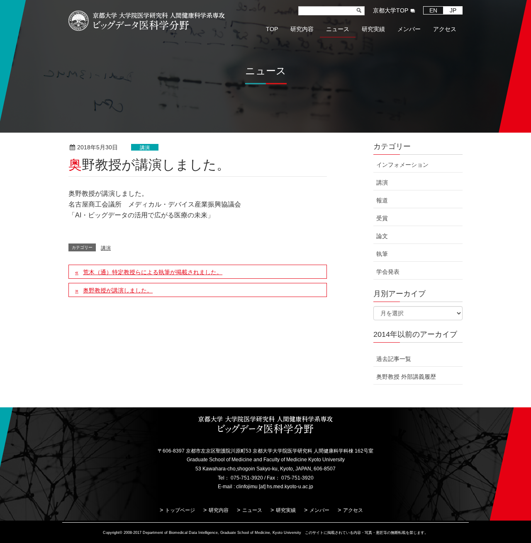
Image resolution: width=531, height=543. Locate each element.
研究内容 (219, 510)
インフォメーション (402, 164)
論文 (382, 236)
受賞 (382, 218)
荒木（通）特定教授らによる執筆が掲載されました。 (152, 272)
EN (433, 10)
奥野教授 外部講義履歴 (406, 376)
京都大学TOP (390, 10)
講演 (145, 148)
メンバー (319, 510)
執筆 (382, 254)
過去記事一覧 (393, 359)
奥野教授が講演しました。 (118, 290)
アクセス (353, 510)
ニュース (252, 510)
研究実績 (286, 510)
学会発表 (387, 271)
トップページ (180, 510)
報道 (382, 200)
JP (453, 10)
